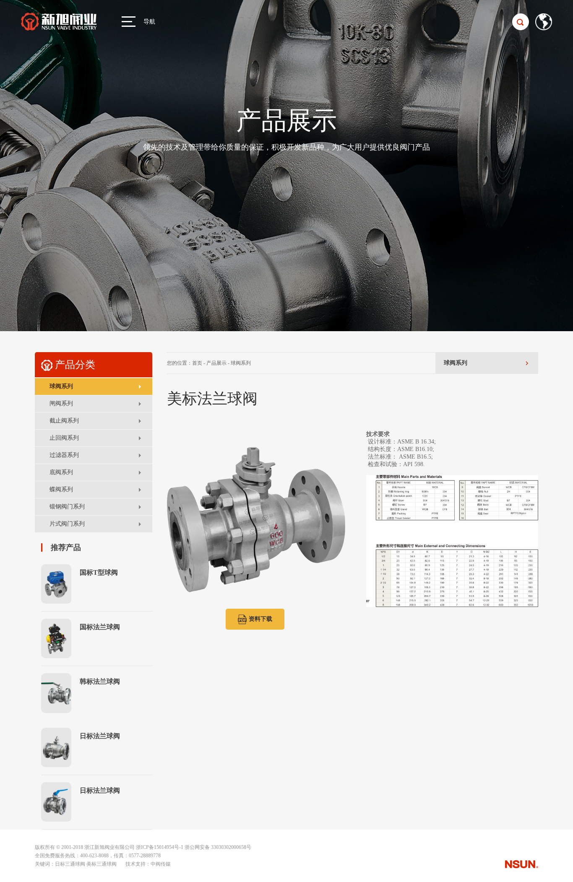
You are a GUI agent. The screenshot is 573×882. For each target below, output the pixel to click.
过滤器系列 (64, 455)
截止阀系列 (64, 421)
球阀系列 (61, 386)
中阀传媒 (161, 864)
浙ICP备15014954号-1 (159, 847)
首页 (197, 363)
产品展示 (216, 363)
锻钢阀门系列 (67, 506)
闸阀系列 (61, 403)
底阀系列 (61, 472)
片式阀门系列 (67, 524)
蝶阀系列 (61, 489)
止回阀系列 (64, 438)
